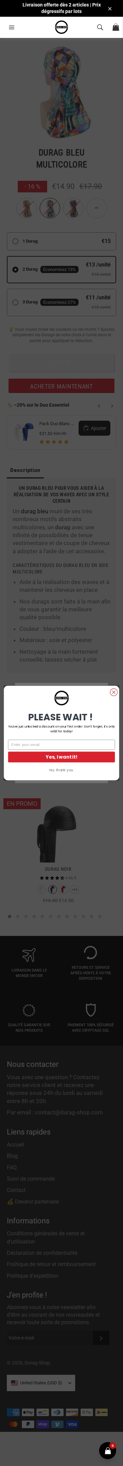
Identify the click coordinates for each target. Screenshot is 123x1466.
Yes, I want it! (61, 757)
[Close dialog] (113, 692)
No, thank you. (61, 770)
